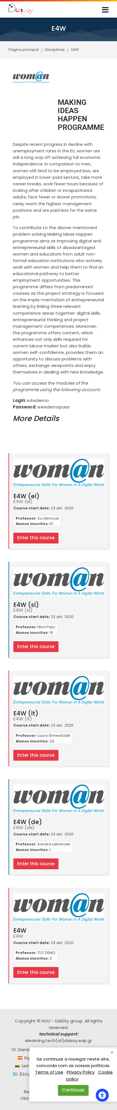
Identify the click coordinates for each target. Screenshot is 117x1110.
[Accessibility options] (102, 1095)
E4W (75, 50)
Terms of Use (49, 1072)
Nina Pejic (46, 626)
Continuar (73, 1090)
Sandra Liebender (54, 844)
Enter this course (36, 538)
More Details (36, 418)
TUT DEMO (46, 952)
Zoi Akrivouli (48, 518)
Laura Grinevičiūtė (53, 735)
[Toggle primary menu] (105, 9)
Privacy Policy (81, 1072)
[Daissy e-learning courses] (21, 10)
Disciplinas (55, 50)
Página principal (24, 50)
